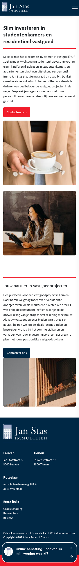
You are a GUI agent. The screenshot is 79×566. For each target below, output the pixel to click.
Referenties (10, 513)
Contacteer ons (17, 112)
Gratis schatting (13, 509)
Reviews (8, 518)
